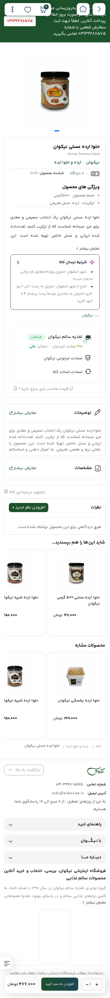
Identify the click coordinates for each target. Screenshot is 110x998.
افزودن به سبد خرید (60, 984)
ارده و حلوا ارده (67, 162)
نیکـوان (93, 162)
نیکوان (87, 315)
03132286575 (20, 21)
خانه (98, 746)
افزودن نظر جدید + (28, 507)
